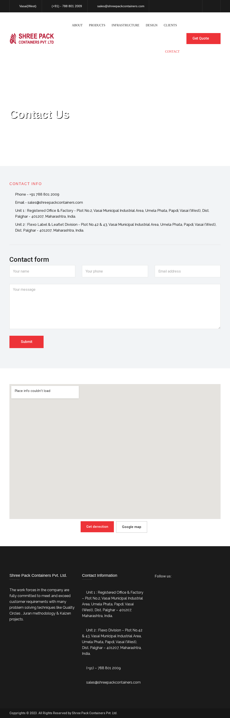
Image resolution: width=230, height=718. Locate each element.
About (77, 25)
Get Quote (201, 38)
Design (151, 25)
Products (97, 25)
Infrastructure (125, 25)
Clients (170, 25)
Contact (172, 51)
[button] (97, 526)
